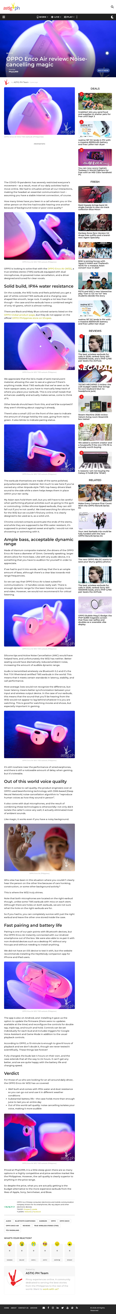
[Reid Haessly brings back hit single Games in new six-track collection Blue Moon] (95, 194)
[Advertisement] (39, 161)
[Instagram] (53, 1308)
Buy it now (103, 70)
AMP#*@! (57, 1260)
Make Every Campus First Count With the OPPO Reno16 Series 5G (95, 505)
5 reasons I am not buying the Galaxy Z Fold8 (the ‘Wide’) (93, 472)
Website (27, 1212)
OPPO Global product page (19, 315)
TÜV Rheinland (12, 1230)
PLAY (70, 17)
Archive (33, 1308)
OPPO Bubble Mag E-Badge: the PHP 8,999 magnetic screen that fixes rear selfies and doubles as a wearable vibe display (95, 620)
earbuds (43, 1221)
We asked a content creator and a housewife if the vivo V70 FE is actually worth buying (95, 444)
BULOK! (21, 1260)
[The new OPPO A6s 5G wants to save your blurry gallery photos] (95, 548)
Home (6, 1308)
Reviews (26, 1226)
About (13, 1308)
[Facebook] (48, 1308)
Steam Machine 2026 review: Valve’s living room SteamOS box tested (93, 416)
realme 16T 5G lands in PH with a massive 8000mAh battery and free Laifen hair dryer (94, 142)
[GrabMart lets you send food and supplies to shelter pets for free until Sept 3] (95, 101)
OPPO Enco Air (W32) (60, 268)
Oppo (53, 1221)
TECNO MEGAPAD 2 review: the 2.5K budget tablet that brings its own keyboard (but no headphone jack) (94, 387)
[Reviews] (107, 53)
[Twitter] (62, 1308)
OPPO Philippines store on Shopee (31, 318)
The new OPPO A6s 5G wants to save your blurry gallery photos (95, 560)
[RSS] (77, 1308)
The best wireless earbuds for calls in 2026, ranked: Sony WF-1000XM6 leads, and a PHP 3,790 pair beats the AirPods (95, 357)
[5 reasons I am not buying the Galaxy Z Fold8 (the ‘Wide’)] (95, 460)
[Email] (44, 1308)
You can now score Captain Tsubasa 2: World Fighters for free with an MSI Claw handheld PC (95, 171)
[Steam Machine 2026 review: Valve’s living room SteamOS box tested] (95, 404)
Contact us (23, 1308)
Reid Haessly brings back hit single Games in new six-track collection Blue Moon (93, 207)
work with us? (51, 1289)
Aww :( (33, 1260)
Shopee (27, 1209)
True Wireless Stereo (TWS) (46, 1226)
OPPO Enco (64, 1221)
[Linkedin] (58, 1308)
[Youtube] (67, 1308)
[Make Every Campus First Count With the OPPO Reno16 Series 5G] (95, 492)
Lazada (34, 1209)
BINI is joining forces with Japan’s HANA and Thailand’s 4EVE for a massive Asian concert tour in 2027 (93, 264)
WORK (42, 17)
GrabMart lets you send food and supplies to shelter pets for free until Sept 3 (94, 114)
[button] (112, 7)
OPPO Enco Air (12, 1226)
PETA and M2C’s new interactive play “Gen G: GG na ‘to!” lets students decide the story (95, 293)
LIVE (56, 17)
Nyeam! (69, 1260)
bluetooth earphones (25, 1221)
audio (8, 1221)
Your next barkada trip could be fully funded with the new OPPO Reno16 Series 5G (94, 533)
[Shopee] (72, 1308)
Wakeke (9, 1260)
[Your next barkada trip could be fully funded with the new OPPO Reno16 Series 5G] (95, 520)
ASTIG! (45, 1260)
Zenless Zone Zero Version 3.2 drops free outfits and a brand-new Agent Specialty (94, 235)
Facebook (37, 1212)
